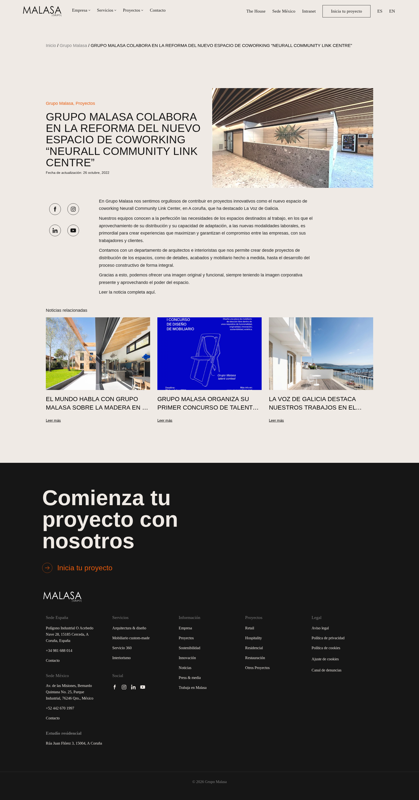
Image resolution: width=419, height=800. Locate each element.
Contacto (158, 10)
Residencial (254, 648)
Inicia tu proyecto (346, 11)
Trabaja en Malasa (193, 688)
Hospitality (253, 638)
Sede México (283, 11)
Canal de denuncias (326, 670)
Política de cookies (326, 648)
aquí (150, 292)
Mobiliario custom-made (131, 638)
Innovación (187, 658)
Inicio (51, 45)
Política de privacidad (328, 638)
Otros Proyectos (257, 668)
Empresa (185, 628)
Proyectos (186, 638)
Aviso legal (320, 628)
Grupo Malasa (73, 45)
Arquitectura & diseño (129, 628)
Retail (249, 628)
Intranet (309, 11)
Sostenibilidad (189, 648)
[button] (89, 10)
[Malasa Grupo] (43, 11)
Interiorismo (121, 658)
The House (256, 11)
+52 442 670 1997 (60, 708)
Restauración (255, 658)
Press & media (190, 678)
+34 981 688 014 (59, 650)
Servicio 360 (122, 648)
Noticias (185, 668)
